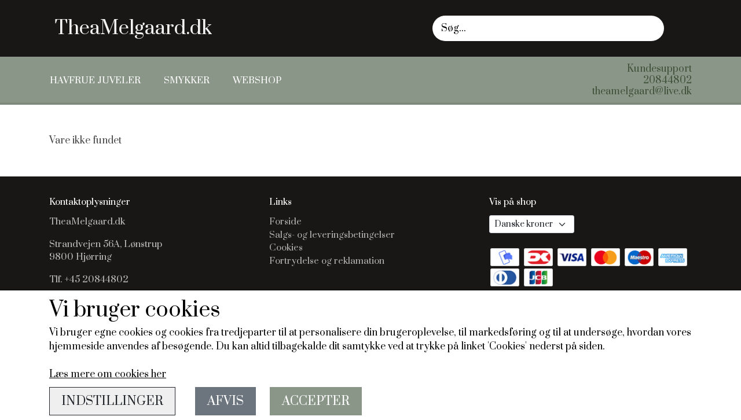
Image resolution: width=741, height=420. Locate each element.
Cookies (286, 247)
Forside (285, 221)
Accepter (316, 401)
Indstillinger (112, 401)
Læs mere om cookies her (107, 374)
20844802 (667, 80)
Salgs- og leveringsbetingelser (332, 235)
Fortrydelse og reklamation (326, 261)
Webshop (257, 80)
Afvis (225, 401)
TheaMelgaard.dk (133, 28)
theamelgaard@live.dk (642, 91)
